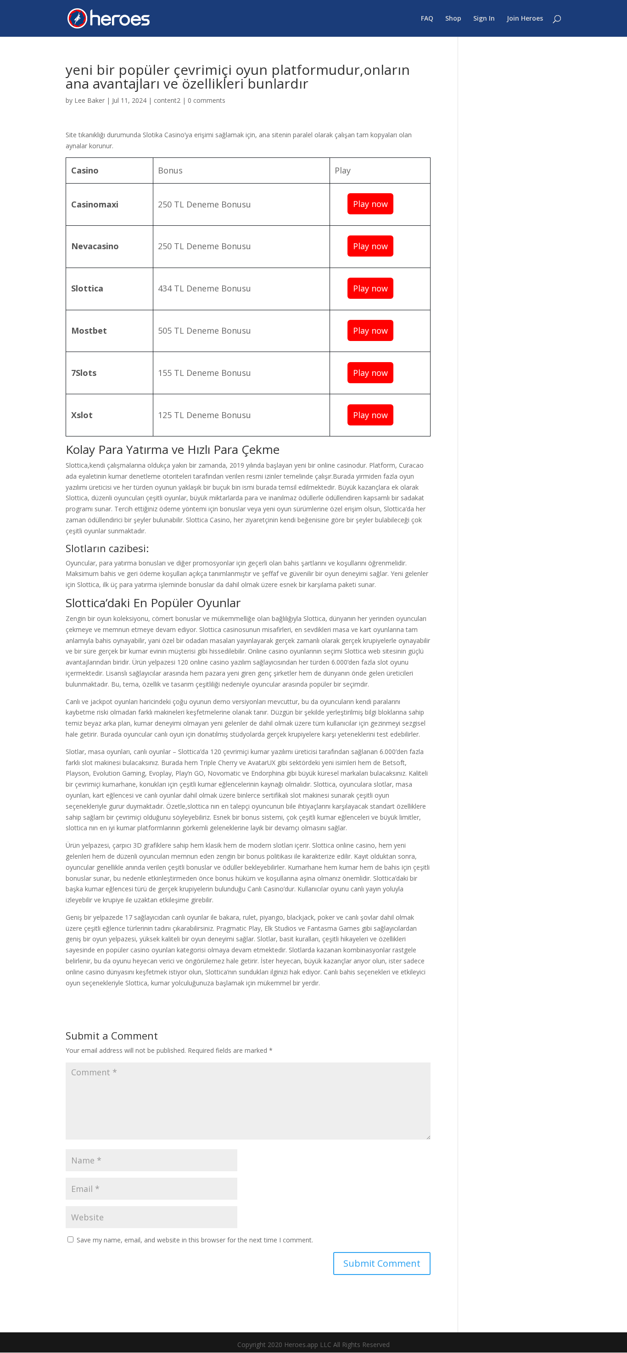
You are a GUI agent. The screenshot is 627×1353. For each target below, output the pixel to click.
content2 (167, 100)
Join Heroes (525, 18)
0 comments (206, 100)
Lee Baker (89, 100)
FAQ (427, 18)
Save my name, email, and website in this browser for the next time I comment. (195, 1240)
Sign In (484, 18)
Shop (453, 18)
